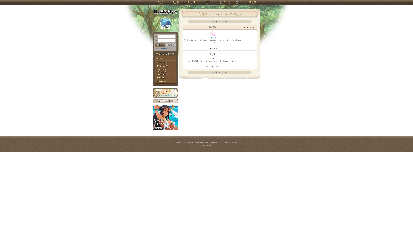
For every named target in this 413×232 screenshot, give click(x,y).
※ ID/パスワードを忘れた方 (162, 48)
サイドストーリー (165, 62)
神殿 (176, 2)
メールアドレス (155, 36)
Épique (213, 59)
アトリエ (206, 2)
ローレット (191, 2)
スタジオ (221, 2)
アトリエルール (165, 72)
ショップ (237, 2)
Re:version (234, 142)
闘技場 (252, 2)
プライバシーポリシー (187, 142)
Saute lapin (213, 38)
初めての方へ (165, 78)
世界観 (165, 58)
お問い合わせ (165, 82)
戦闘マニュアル (165, 74)
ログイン (160, 45)
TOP (160, 2)
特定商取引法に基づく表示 (201, 142)
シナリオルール (165, 69)
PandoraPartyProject (165, 12)
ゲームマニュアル (165, 66)
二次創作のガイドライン (216, 142)
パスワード (155, 40)
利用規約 (178, 142)
